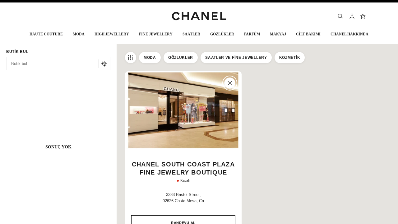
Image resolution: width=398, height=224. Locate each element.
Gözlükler (180, 57)
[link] (363, 16)
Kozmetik (289, 57)
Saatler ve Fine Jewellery (236, 57)
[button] (79, 35)
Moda (150, 57)
